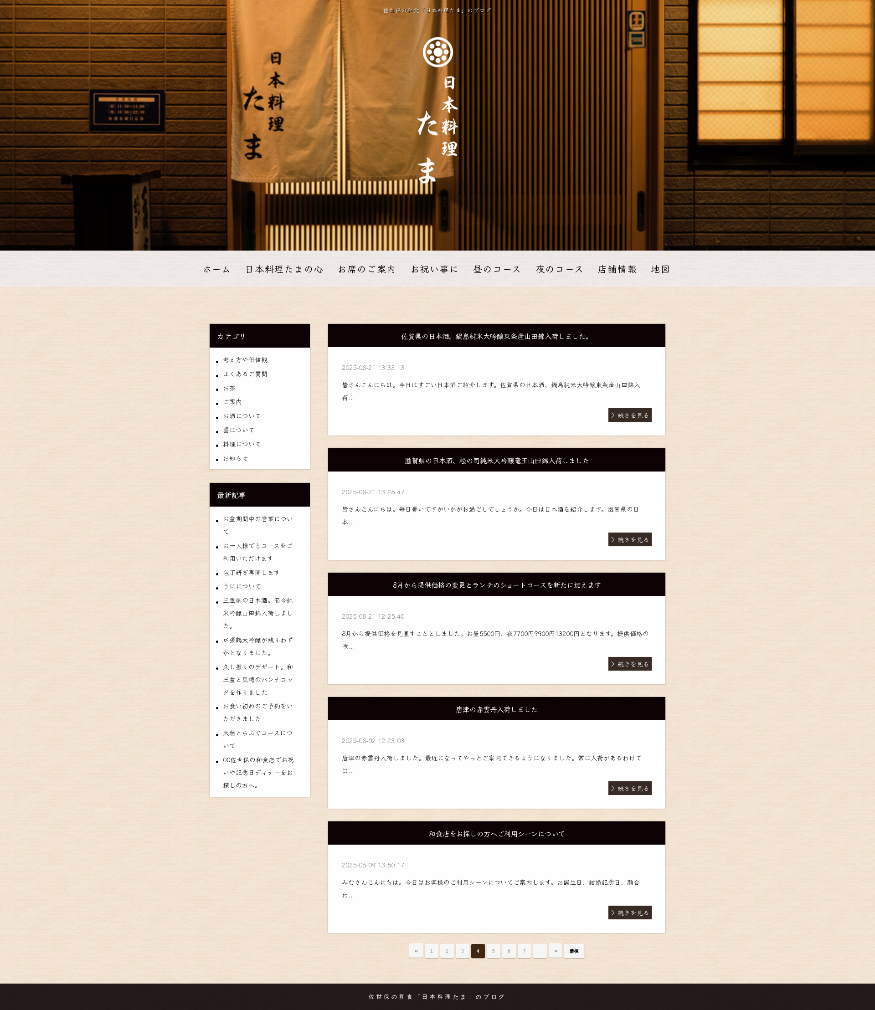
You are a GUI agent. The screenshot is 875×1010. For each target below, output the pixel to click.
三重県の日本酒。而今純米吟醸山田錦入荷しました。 (258, 612)
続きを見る (633, 415)
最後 (574, 951)
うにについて (242, 585)
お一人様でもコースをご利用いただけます (258, 552)
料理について (242, 443)
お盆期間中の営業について (258, 525)
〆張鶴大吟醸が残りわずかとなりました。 (258, 646)
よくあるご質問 (245, 373)
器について (239, 429)
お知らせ (235, 457)
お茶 (229, 387)
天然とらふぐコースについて (258, 739)
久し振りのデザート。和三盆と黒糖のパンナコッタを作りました (258, 679)
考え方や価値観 (245, 359)
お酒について (242, 415)
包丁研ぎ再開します (251, 572)
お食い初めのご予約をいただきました (258, 712)
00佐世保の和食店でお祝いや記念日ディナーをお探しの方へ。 (258, 772)
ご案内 (232, 401)
